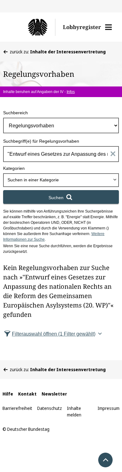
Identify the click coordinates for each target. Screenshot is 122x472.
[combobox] (61, 180)
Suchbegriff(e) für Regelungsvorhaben (41, 141)
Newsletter (54, 394)
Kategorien (14, 168)
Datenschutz (49, 408)
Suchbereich (15, 112)
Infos (71, 92)
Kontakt (27, 394)
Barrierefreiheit (17, 408)
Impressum (108, 408)
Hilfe (8, 394)
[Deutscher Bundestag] (32, 27)
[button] (108, 27)
